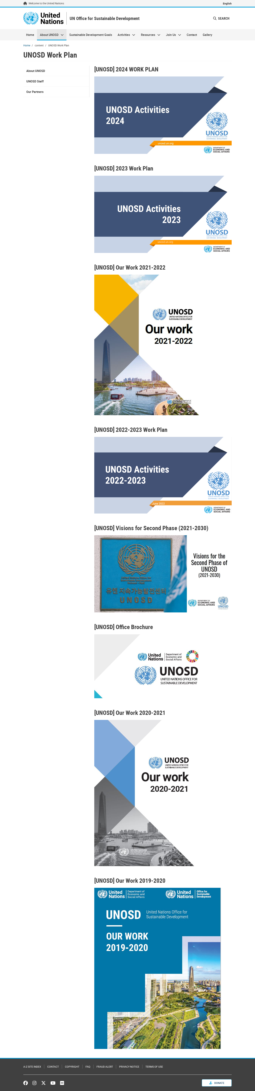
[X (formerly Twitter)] (43, 1083)
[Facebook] (26, 1083)
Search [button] (223, 18)
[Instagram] (34, 1083)
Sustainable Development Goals (90, 35)
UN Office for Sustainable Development (104, 18)
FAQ (87, 1066)
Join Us (169, 35)
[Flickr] (62, 1083)
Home (30, 35)
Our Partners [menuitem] (34, 92)
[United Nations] (43, 18)
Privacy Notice (129, 1066)
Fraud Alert (105, 1066)
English (227, 3)
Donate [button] (219, 1083)
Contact (192, 35)
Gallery (207, 35)
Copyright (72, 1066)
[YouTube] (53, 1083)
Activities (122, 35)
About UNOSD (47, 35)
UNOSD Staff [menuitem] (35, 81)
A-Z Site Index (32, 1066)
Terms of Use (154, 1066)
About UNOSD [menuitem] (35, 71)
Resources (146, 35)
